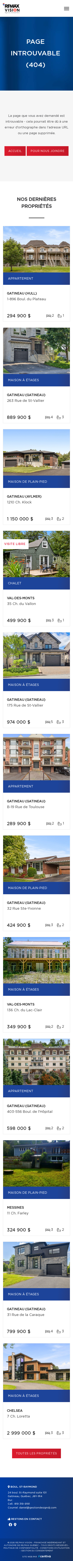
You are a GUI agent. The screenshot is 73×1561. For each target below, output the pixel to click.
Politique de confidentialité (21, 1548)
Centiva (44, 1556)
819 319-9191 (22, 1504)
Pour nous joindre (47, 151)
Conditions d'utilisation (54, 1548)
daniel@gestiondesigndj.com (37, 1508)
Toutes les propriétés (36, 1453)
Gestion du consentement (37, 1551)
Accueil (15, 151)
